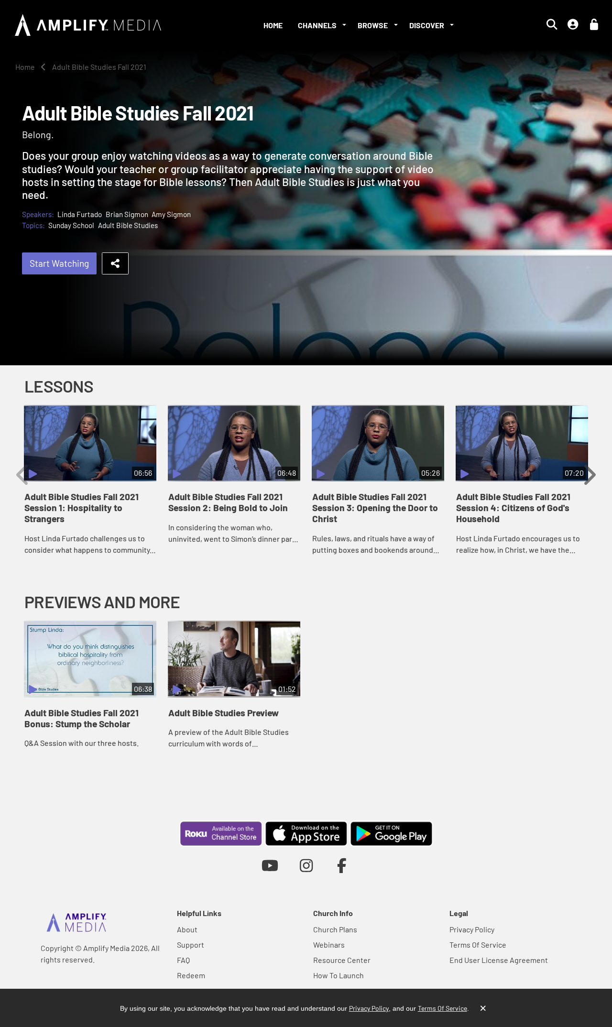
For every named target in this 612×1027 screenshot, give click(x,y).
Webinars (329, 944)
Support (190, 944)
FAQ (183, 959)
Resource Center (342, 959)
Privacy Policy (471, 929)
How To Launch (338, 975)
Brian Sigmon (127, 214)
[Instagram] (306, 865)
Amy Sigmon (171, 214)
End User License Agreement (498, 959)
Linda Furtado (79, 214)
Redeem (191, 975)
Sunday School (71, 225)
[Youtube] (270, 865)
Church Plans (335, 929)
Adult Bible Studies (128, 225)
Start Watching (59, 263)
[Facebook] (342, 865)
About (187, 929)
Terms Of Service (477, 944)
